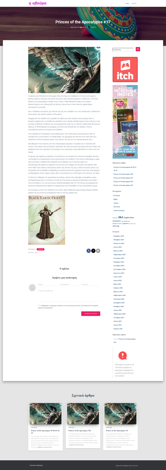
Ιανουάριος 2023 (119, 299)
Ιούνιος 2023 (118, 280)
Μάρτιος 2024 (118, 251)
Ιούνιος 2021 (118, 325)
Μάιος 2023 (117, 284)
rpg (134, 223)
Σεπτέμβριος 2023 (119, 269)
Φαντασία (40, 249)
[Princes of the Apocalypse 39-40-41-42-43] (45, 413)
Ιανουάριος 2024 (119, 258)
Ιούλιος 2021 (118, 321)
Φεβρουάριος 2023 (120, 295)
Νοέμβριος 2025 (119, 236)
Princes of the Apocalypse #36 (123, 181)
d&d (36, 252)
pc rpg (131, 223)
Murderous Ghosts (117, 223)
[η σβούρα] (37, 3)
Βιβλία (116, 199)
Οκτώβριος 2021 (119, 317)
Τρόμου (116, 203)
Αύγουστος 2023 (119, 273)
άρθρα (127, 3)
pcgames (125, 223)
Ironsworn (117, 221)
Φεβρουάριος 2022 (120, 314)
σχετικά (134, 3)
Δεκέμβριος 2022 (119, 303)
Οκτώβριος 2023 (119, 265)
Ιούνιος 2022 (118, 310)
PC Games (117, 195)
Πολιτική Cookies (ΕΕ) (36, 465)
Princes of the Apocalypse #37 (123, 178)
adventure (115, 217)
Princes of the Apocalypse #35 (123, 185)
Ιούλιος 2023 (118, 277)
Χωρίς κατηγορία (119, 210)
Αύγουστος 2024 (119, 243)
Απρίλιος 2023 (118, 288)
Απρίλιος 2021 (118, 329)
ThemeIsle (135, 465)
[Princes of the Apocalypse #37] (120, 413)
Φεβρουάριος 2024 (120, 254)
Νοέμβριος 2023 (119, 262)
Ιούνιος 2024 (118, 247)
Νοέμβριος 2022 (119, 306)
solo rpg (116, 226)
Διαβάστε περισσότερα (44, 447)
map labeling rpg (125, 221)
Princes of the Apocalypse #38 (123, 174)
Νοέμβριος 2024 (119, 239)
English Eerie (129, 218)
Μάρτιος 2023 (118, 291)
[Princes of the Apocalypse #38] (83, 413)
